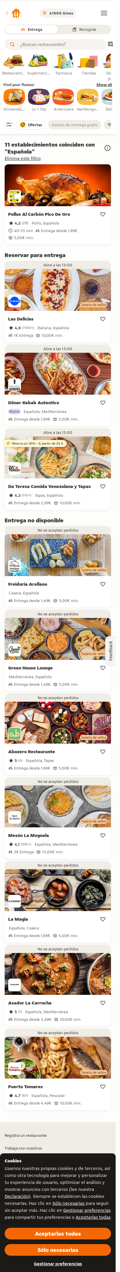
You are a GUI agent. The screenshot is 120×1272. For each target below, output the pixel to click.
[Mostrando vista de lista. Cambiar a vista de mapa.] (110, 44)
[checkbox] (14, 100)
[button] (13, 13)
